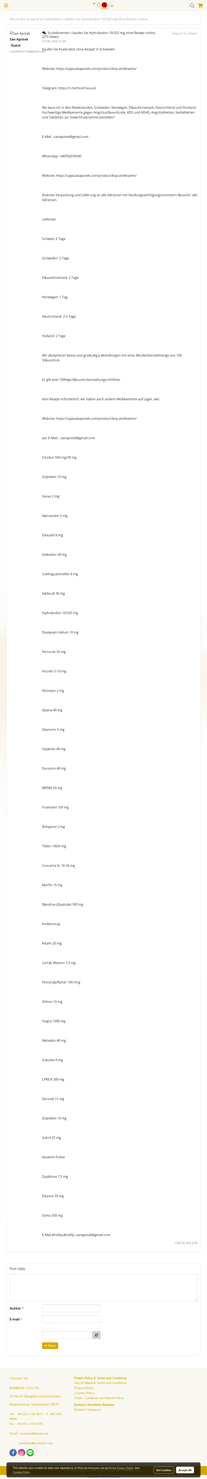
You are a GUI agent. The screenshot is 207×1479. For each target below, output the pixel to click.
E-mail (16, 1319)
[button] (191, 5)
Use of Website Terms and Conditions (100, 1383)
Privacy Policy (125, 1467)
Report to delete (184, 33)
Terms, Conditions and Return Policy (99, 1398)
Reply (51, 1346)
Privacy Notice (84, 1388)
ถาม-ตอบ (29, 19)
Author (17, 1308)
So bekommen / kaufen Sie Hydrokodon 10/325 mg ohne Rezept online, (94, 19)
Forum (15, 19)
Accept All (185, 1470)
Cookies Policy (84, 1393)
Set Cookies (163, 1470)
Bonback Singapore (87, 1410)
